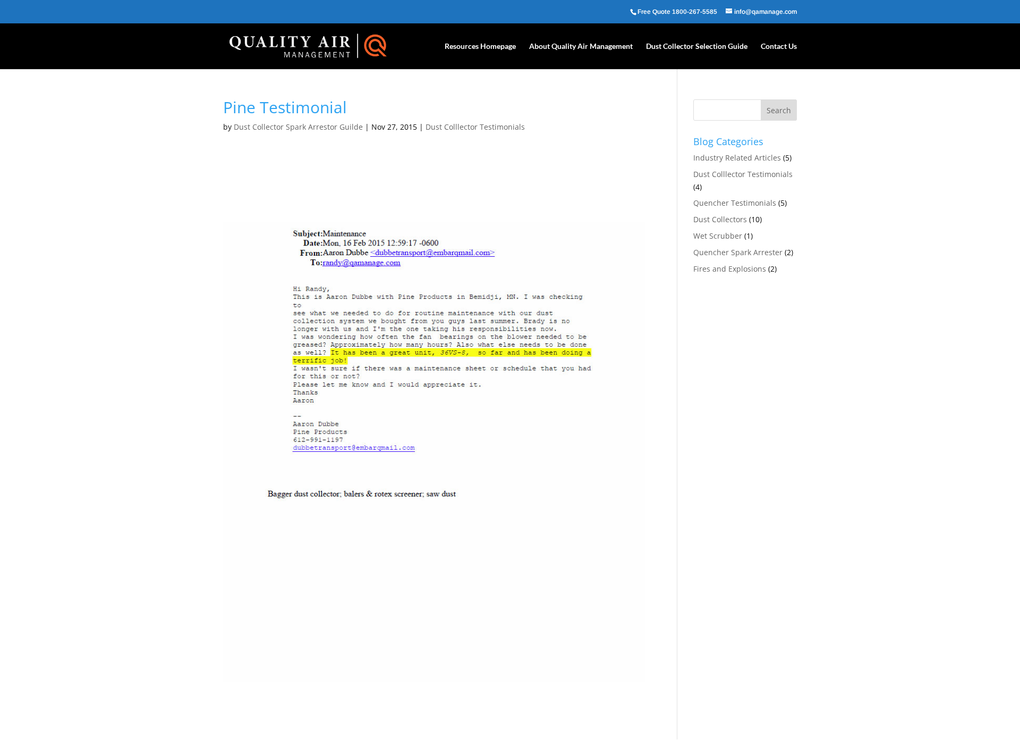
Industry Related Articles (737, 158)
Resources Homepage (480, 47)
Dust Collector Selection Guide (696, 47)
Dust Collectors (720, 219)
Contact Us (779, 47)
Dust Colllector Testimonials (475, 127)
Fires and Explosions (729, 269)
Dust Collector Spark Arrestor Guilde (298, 127)
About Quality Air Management (581, 47)
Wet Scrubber (717, 236)
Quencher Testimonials (734, 203)
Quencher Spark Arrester (738, 252)
